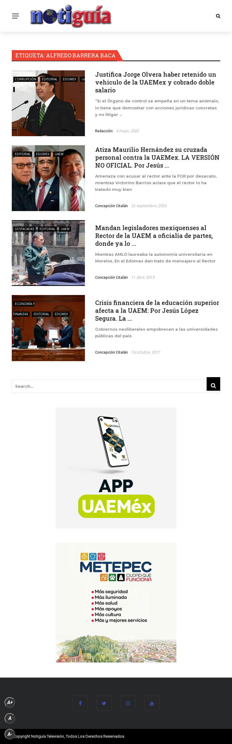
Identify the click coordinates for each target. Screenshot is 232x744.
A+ (10, 702)
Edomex (69, 79)
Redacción (104, 130)
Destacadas (24, 229)
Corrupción (25, 79)
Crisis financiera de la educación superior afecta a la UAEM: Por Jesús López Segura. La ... (157, 310)
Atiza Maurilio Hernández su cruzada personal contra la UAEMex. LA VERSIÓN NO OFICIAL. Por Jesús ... (157, 157)
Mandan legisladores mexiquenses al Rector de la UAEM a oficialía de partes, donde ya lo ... (154, 235)
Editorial (49, 79)
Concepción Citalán (111, 205)
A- (10, 734)
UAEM (59, 154)
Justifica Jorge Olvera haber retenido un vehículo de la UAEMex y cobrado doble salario (155, 82)
